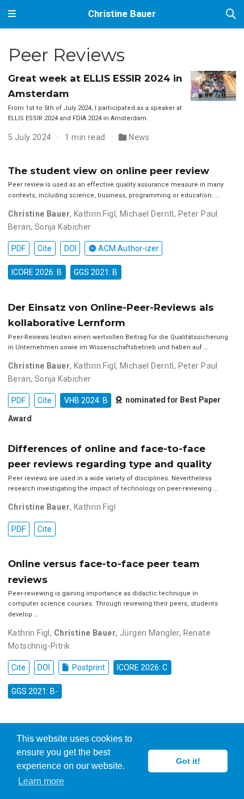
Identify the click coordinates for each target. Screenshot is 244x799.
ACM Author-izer (127, 248)
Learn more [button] (41, 781)
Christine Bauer (122, 14)
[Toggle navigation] (12, 14)
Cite (44, 248)
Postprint (87, 667)
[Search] (231, 14)
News (139, 137)
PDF (18, 248)
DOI (70, 248)
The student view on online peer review (108, 170)
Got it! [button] (188, 761)
